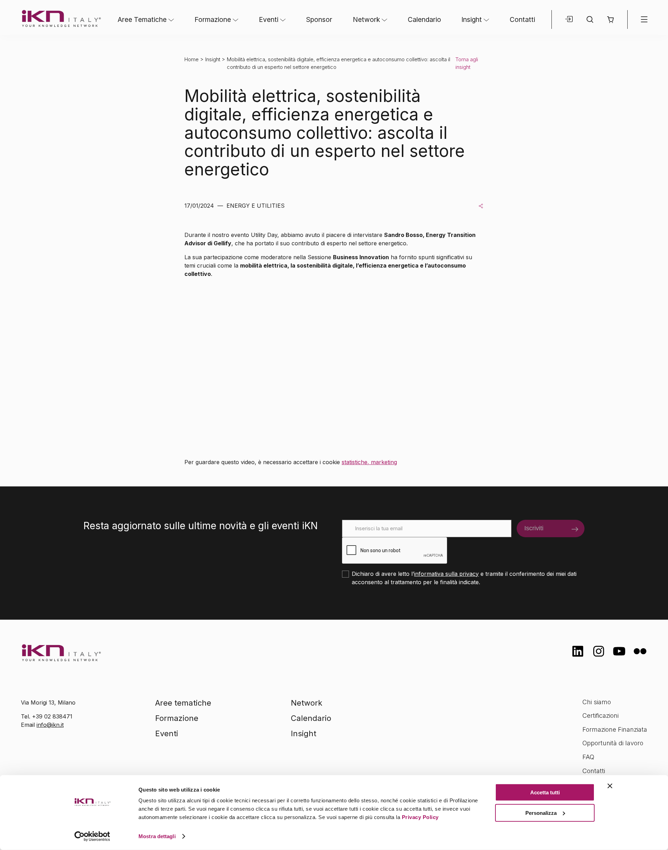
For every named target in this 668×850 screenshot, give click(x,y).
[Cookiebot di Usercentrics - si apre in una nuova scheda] (92, 836)
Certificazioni (600, 715)
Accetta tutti (545, 792)
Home (191, 59)
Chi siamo (596, 702)
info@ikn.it (50, 724)
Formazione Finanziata (614, 729)
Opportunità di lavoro (612, 743)
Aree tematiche (183, 702)
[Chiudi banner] (609, 786)
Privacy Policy (420, 817)
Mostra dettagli (157, 836)
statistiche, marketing (369, 462)
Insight (471, 19)
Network (366, 19)
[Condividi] (481, 205)
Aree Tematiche (142, 19)
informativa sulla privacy (446, 573)
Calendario (424, 19)
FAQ (588, 757)
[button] (610, 20)
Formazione (212, 19)
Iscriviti (533, 528)
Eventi (268, 19)
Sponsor (319, 19)
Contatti (522, 19)
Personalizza (541, 813)
